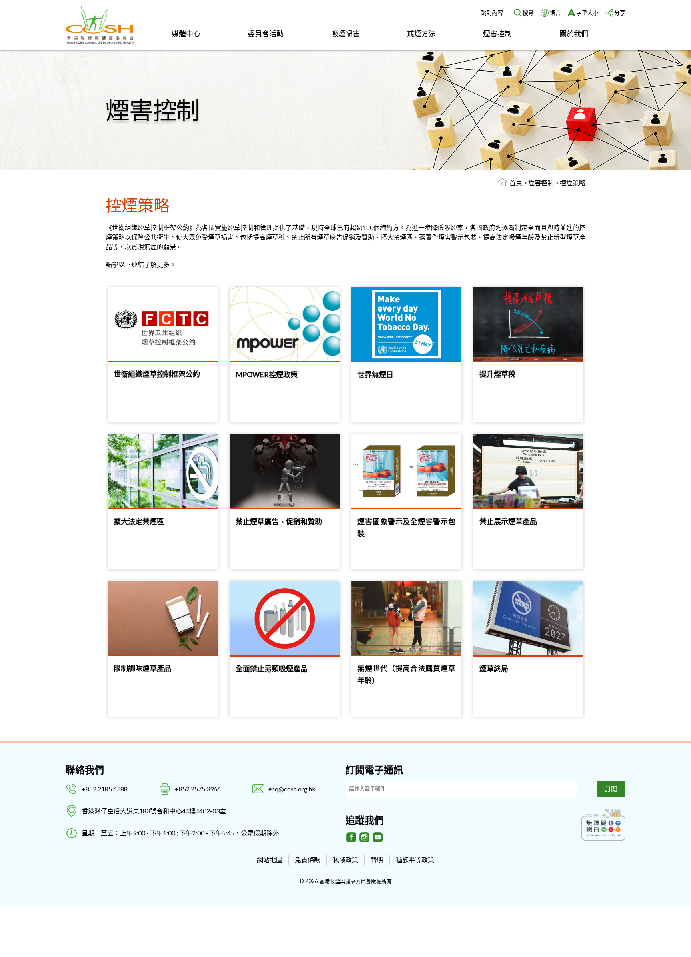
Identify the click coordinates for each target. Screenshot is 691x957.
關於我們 (573, 33)
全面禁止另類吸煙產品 (272, 668)
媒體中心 (186, 33)
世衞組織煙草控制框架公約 (157, 374)
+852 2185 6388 (105, 789)
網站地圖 (269, 859)
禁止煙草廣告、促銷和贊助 (279, 521)
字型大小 (587, 12)
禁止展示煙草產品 (508, 521)
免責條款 (307, 859)
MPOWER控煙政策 (267, 374)
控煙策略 (572, 182)
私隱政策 (345, 859)
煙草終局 (493, 668)
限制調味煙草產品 (142, 668)
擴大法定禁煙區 (139, 521)
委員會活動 (266, 33)
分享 (619, 12)
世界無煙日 (375, 374)
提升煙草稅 (497, 374)
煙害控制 (497, 33)
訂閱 (611, 789)
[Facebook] (351, 837)
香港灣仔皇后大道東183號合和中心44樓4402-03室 (154, 811)
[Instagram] (365, 837)
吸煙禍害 (345, 33)
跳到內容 (492, 12)
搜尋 (528, 12)
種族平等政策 (415, 859)
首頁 (515, 182)
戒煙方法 (421, 33)
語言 (555, 12)
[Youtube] (378, 837)
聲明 (377, 859)
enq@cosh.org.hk (292, 789)
